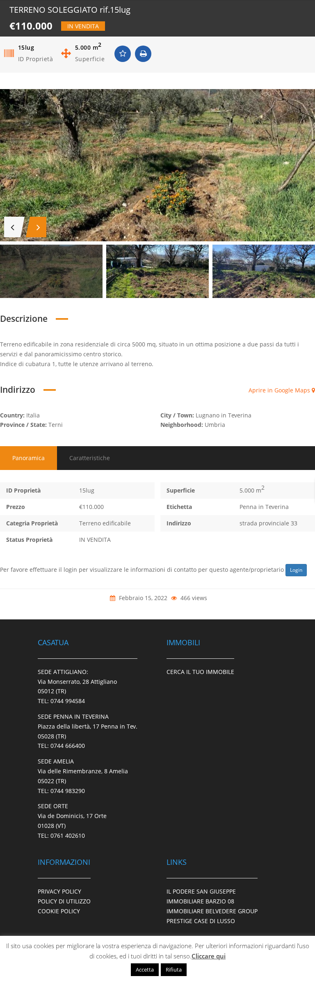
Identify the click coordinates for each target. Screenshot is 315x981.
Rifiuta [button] (174, 969)
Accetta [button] (145, 969)
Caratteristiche (89, 458)
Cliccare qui (209, 956)
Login (296, 569)
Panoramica (28, 458)
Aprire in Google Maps (280, 390)
